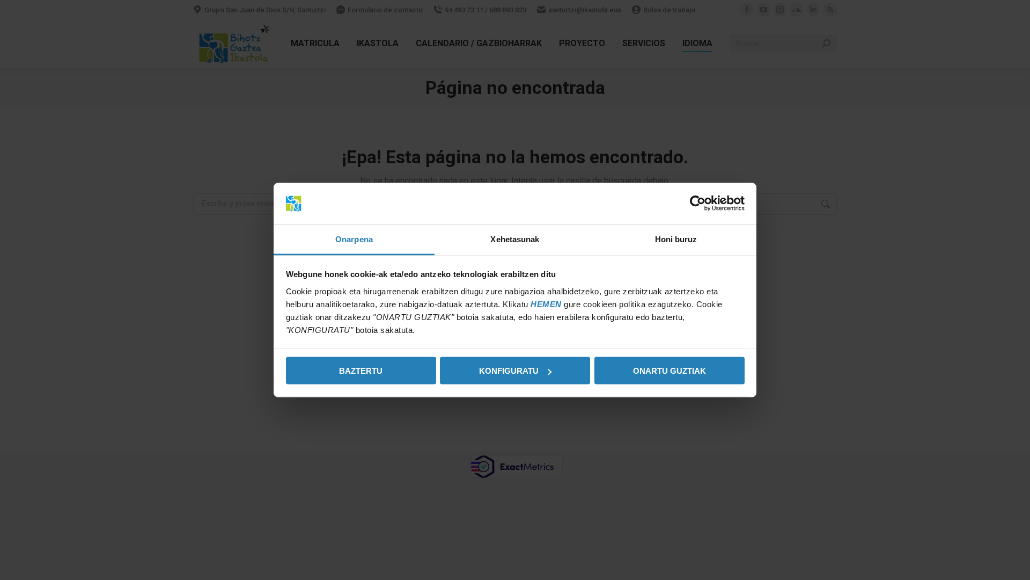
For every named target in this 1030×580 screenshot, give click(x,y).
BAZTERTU (360, 370)
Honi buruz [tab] (676, 238)
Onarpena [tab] (354, 238)
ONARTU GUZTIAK (669, 370)
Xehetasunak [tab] (514, 238)
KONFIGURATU (509, 370)
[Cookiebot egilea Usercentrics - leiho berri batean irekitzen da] (698, 203)
